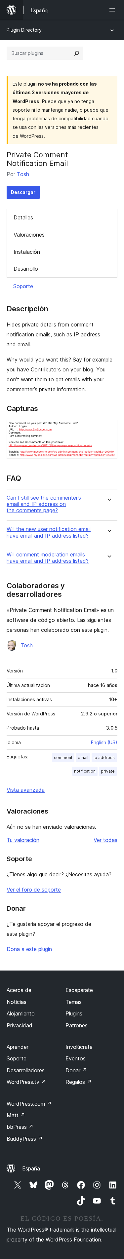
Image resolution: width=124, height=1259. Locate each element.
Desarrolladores (26, 1070)
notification (85, 771)
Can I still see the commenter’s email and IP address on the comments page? (44, 504)
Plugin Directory (24, 30)
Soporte (23, 286)
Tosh (23, 174)
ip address (104, 757)
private (108, 771)
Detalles (23, 217)
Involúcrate (79, 1047)
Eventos (75, 1058)
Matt (16, 1115)
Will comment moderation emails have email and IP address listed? (48, 558)
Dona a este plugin (29, 949)
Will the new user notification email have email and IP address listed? (49, 532)
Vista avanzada (26, 789)
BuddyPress (25, 1138)
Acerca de (19, 990)
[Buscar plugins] (76, 53)
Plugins (73, 1013)
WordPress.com (29, 1103)
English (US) (104, 742)
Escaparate (79, 990)
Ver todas (105, 840)
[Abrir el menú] (113, 10)
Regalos (78, 1082)
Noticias (16, 1002)
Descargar (23, 192)
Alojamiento (21, 1013)
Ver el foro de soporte (34, 889)
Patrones (76, 1025)
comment (63, 757)
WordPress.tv (26, 1082)
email (83, 757)
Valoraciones (29, 234)
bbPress (20, 1127)
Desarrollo (26, 268)
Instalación (27, 251)
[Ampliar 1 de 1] (108, 428)
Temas (73, 1002)
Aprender (17, 1047)
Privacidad (19, 1025)
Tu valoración (23, 840)
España (31, 1168)
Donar (76, 1070)
